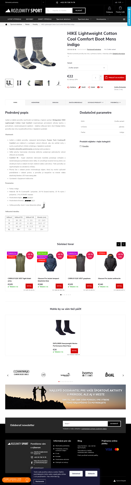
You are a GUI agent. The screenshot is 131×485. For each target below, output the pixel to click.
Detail (29, 286)
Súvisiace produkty (94, 102)
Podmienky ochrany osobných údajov (61, 449)
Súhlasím (91, 473)
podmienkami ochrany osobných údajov (94, 429)
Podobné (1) (115, 102)
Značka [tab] (75, 102)
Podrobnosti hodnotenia (94, 49)
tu (58, 476)
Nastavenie (40, 481)
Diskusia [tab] (55, 102)
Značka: (120, 87)
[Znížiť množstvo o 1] (100, 79)
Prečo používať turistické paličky (88, 455)
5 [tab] (68, 294)
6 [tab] (70, 294)
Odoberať (114, 424)
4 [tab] (66, 294)
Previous (119, 244)
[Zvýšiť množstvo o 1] (100, 76)
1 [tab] (60, 294)
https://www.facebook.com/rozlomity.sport (40, 462)
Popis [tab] (15, 102)
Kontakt (57, 456)
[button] (60, 381)
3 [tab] (64, 294)
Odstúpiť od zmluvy (61, 462)
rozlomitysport (38, 468)
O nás (57, 453)
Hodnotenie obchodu (62, 459)
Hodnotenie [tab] (35, 102)
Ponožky (85, 146)
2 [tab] (62, 294)
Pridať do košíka (116, 78)
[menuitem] (14, 19)
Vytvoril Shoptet (121, 481)
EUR (119, 2)
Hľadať (78, 10)
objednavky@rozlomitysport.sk (41, 453)
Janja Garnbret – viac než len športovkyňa (87, 447)
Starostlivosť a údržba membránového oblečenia (86, 451)
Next (123, 244)
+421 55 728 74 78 (40, 457)
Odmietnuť (76, 473)
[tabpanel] (20, 270)
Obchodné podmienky (11, 2)
